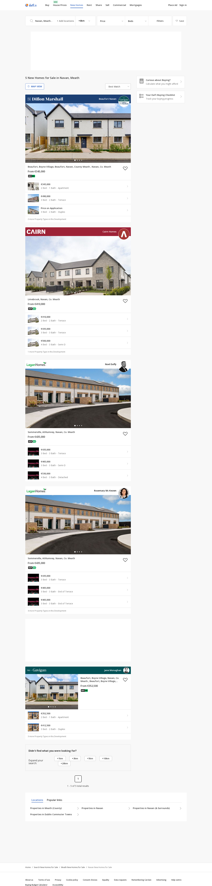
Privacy (58, 880)
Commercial (119, 5)
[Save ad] (125, 168)
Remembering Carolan (141, 880)
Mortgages (136, 5)
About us (29, 880)
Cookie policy (72, 880)
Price (102, 21)
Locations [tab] (37, 800)
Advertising (161, 880)
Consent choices (90, 880)
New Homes (76, 5)
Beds (130, 21)
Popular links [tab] (54, 800)
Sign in (183, 5)
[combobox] (60, 21)
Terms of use (44, 880)
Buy (47, 5)
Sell (107, 5)
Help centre (176, 880)
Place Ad (172, 5)
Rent (89, 5)
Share (99, 5)
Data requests (120, 880)
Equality (105, 880)
